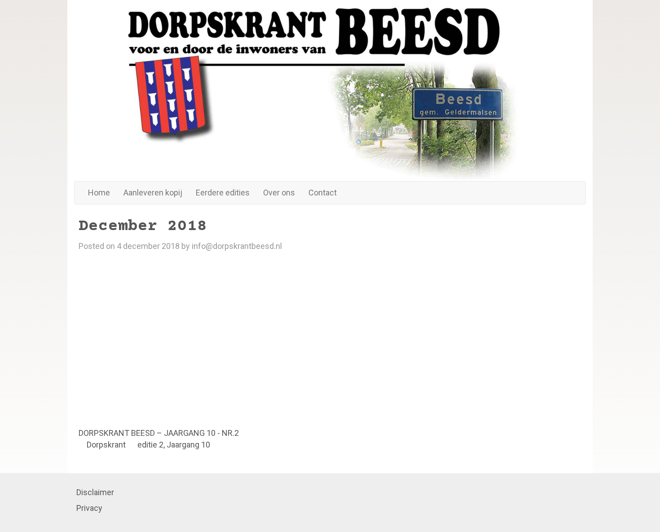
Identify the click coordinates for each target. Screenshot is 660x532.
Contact (322, 192)
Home (99, 192)
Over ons (279, 192)
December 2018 (143, 226)
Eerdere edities (223, 192)
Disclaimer (95, 492)
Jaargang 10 (188, 444)
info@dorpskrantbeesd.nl (237, 246)
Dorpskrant (106, 444)
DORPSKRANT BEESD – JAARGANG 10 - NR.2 (159, 433)
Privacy (89, 508)
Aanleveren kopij (152, 192)
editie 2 (150, 444)
